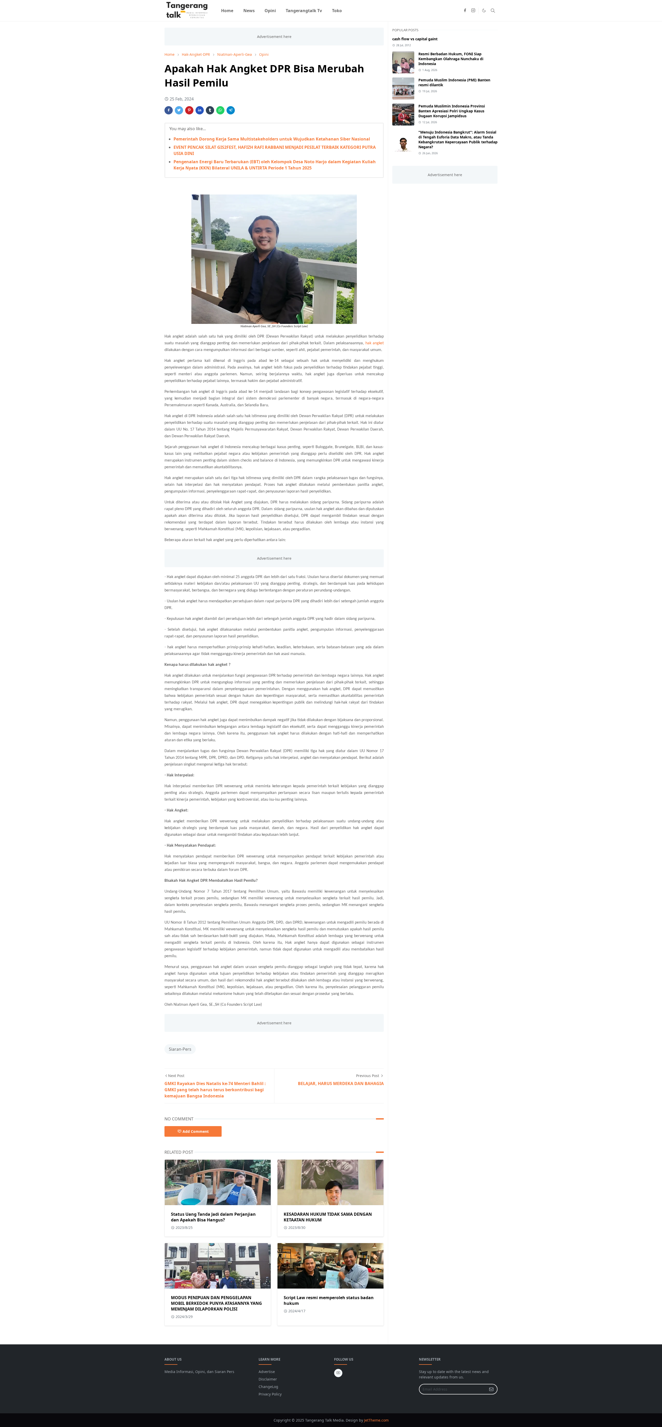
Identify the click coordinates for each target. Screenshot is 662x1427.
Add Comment (196, 1131)
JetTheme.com (376, 1420)
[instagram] (473, 10)
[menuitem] (227, 10)
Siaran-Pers (180, 1049)
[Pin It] (189, 110)
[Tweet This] (179, 110)
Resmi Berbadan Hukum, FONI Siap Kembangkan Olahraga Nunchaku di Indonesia (450, 58)
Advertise (267, 1371)
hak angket (374, 343)
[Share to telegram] (231, 110)
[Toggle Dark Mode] (484, 10)
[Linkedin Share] (199, 110)
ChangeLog (268, 1386)
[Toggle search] (493, 10)
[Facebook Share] (168, 110)
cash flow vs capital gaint (415, 38)
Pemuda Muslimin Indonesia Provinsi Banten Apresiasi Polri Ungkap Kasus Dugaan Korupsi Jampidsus (451, 111)
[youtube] (338, 1373)
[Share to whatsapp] (220, 110)
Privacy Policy (270, 1394)
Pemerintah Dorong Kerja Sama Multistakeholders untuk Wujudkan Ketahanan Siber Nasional (272, 139)
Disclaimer (268, 1379)
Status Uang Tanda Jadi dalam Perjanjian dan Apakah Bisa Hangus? (213, 1217)
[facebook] (465, 10)
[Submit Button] (491, 1389)
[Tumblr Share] (210, 110)
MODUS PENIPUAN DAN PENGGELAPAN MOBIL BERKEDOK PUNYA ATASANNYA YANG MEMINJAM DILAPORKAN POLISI (216, 1303)
